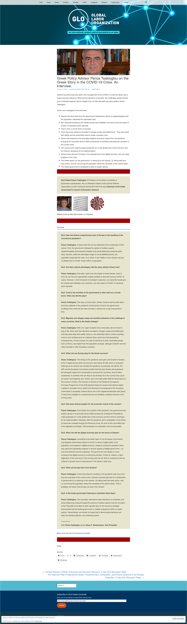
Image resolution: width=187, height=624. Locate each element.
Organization (115, 2)
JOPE (85, 2)
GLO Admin (96, 89)
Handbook (94, 2)
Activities (75, 2)
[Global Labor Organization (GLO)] (93, 20)
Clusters (65, 2)
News (49, 2)
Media (57, 2)
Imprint (126, 2)
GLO (41, 2)
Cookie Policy (38, 621)
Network (104, 2)
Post (82, 89)
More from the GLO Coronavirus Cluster (73, 533)
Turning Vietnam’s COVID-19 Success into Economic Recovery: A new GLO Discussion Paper (84, 571)
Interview (73, 89)
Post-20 (87, 89)
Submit (61, 605)
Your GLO (60, 616)
